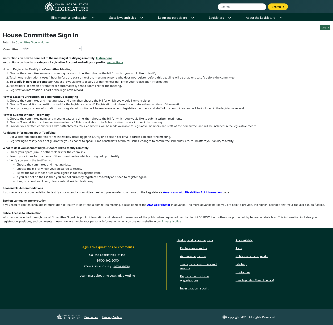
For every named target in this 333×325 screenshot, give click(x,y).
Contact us (243, 272)
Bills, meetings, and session (69, 17)
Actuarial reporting (193, 256)
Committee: (11, 49)
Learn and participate (172, 17)
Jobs (239, 248)
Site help (241, 264)
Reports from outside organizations (194, 278)
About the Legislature (260, 17)
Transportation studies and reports (198, 266)
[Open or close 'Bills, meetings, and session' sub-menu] (93, 17)
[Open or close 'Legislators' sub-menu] (230, 17)
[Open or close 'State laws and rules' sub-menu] (142, 17)
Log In (325, 27)
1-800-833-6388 (122, 266)
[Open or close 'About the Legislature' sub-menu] (281, 17)
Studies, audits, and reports (195, 240)
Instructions (104, 58)
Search (277, 6)
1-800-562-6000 (107, 260)
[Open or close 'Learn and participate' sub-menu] (193, 17)
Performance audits (193, 248)
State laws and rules (122, 17)
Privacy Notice (171, 221)
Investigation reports (194, 288)
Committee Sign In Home (32, 42)
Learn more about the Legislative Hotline (107, 275)
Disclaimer (91, 317)
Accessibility (244, 240)
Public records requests (252, 256)
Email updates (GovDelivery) (255, 280)
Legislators (216, 17)
